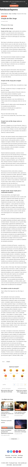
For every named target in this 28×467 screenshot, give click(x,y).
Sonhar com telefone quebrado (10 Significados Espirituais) (7, 432)
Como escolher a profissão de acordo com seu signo (7, 414)
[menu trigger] (3, 9)
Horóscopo (18, 427)
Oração (8, 361)
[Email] (25, 384)
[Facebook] (14, 384)
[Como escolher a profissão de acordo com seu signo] (7, 406)
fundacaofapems (9, 9)
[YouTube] (19, 451)
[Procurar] (26, 9)
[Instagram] (17, 451)
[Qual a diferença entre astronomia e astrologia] (21, 424)
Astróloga (4, 16)
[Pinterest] (21, 384)
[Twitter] (18, 384)
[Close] (26, 3)
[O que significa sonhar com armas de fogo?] (21, 406)
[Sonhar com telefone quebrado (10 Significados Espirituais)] (7, 424)
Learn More (14, 5)
